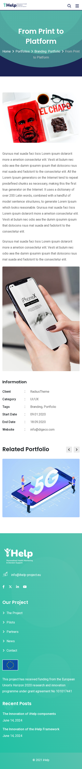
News (11, 641)
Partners (13, 632)
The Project (14, 613)
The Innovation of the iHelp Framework (31, 729)
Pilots (11, 622)
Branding (36, 407)
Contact (12, 650)
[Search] (69, 6)
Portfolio (50, 407)
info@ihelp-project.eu (26, 575)
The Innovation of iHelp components (29, 714)
